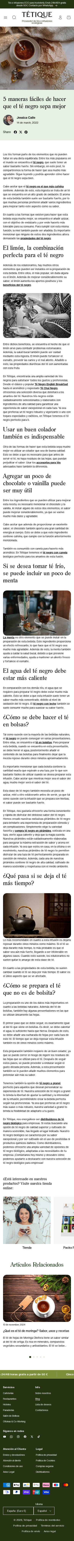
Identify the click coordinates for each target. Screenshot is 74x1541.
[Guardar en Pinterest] (26, 132)
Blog (37, 1399)
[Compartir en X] (20, 132)
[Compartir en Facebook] (15, 132)
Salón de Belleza (11, 1416)
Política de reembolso (48, 1520)
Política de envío (31, 1531)
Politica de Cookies (45, 1460)
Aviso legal (50, 1531)
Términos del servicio (52, 1525)
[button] (5, 17)
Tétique (28, 1520)
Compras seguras (45, 1466)
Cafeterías (8, 1393)
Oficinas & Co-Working (14, 1421)
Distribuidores (43, 1472)
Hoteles (7, 1404)
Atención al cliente (12, 1460)
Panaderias (8, 1410)
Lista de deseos (43, 1404)
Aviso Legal (8, 1472)
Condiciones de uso (13, 1466)
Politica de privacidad (46, 1455)
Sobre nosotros (43, 1393)
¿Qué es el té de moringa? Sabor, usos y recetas (36, 1331)
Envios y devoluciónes (14, 1455)
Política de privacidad (25, 1525)
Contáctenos (41, 1410)
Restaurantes (9, 1399)
